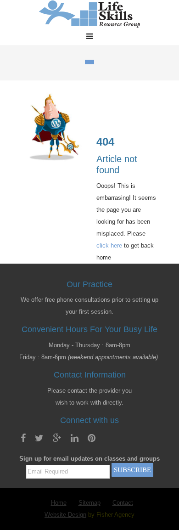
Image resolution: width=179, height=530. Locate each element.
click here (109, 245)
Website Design (65, 514)
